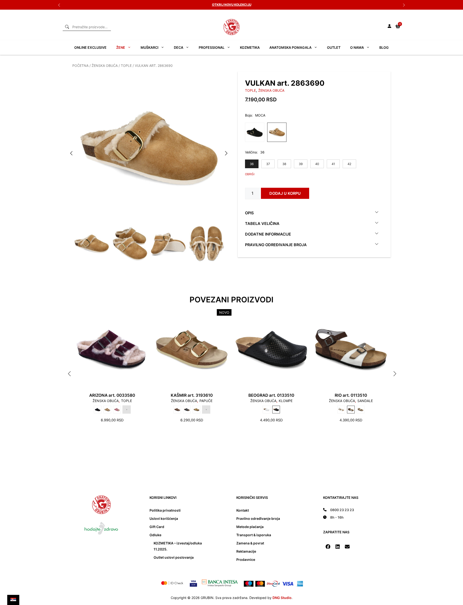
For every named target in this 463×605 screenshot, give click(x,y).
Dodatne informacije (268, 233)
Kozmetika (250, 47)
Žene (120, 47)
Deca (178, 47)
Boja (248, 115)
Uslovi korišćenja (164, 518)
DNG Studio (282, 598)
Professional (212, 47)
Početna (80, 65)
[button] (328, 546)
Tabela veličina (262, 223)
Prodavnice (245, 559)
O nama (357, 47)
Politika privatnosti (165, 510)
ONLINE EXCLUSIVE (90, 47)
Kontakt (242, 510)
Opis (249, 212)
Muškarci (149, 47)
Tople (126, 65)
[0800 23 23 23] (338, 509)
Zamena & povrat (250, 543)
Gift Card (157, 527)
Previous (59, 4)
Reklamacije (246, 551)
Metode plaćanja (250, 527)
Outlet (333, 47)
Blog (384, 47)
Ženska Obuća (105, 65)
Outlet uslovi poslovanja (174, 557)
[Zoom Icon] (148, 147)
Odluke (155, 535)
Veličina (251, 152)
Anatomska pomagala (290, 47)
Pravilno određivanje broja (276, 244)
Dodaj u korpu (285, 193)
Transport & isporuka (253, 535)
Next (404, 4)
